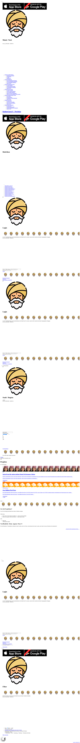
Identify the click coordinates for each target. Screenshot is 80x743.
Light (12, 728)
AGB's (8, 77)
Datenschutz (9, 76)
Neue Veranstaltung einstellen (12, 81)
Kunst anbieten (9, 97)
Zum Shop (9, 96)
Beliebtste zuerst (13, 730)
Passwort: (4, 270)
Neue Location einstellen (11, 91)
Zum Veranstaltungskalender (12, 80)
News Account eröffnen (11, 103)
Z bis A (20, 730)
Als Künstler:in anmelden (11, 87)
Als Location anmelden (11, 92)
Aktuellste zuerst (8, 730)
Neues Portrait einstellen (11, 86)
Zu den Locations (10, 90)
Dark (9, 728)
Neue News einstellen (10, 102)
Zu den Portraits (9, 85)
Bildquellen (9, 78)
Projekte (1, 457)
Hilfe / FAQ (9, 83)
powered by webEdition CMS (76, 742)
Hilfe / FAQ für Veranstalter (12, 93)
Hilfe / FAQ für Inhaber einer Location (13, 94)
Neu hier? (4, 279)
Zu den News (9, 101)
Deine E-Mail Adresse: (6, 269)
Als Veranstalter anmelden (11, 82)
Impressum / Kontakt (10, 75)
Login (4, 271)
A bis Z (17, 730)
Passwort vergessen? (6, 278)
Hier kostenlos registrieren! (7, 363)
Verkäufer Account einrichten (12, 98)
